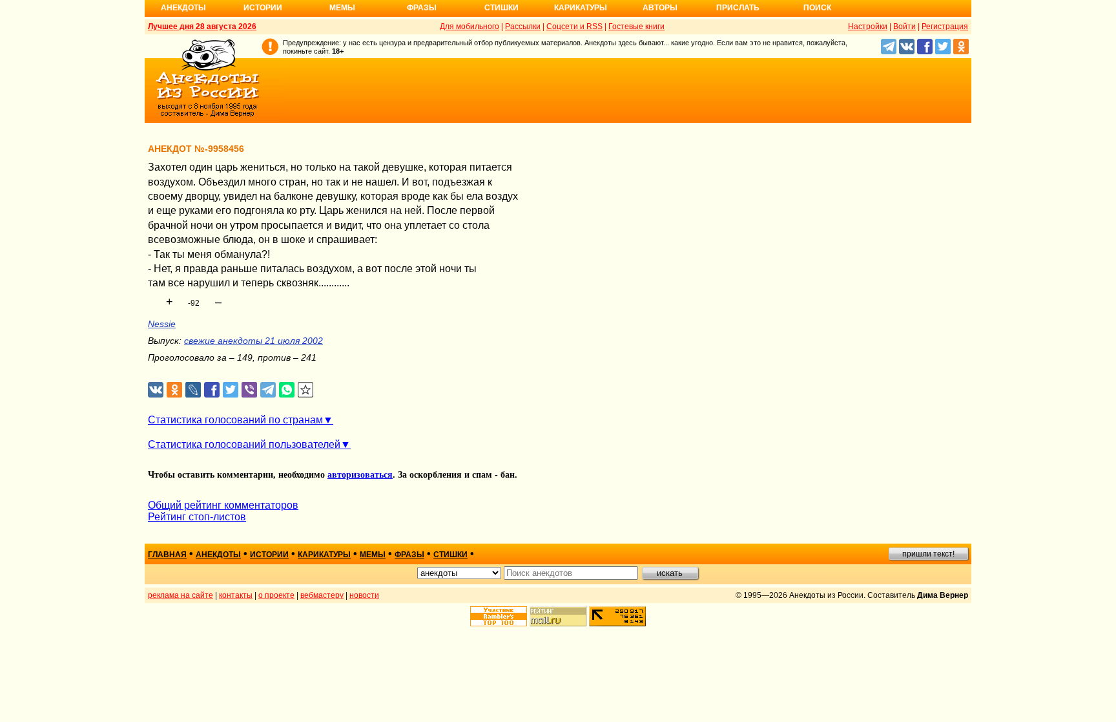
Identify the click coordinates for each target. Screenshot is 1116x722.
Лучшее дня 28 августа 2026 (202, 26)
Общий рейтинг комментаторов (223, 505)
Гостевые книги (636, 26)
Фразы (422, 7)
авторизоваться (360, 475)
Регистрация (945, 26)
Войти (904, 26)
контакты (236, 595)
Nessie (162, 324)
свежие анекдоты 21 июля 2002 (253, 340)
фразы (409, 554)
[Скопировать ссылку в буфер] (306, 390)
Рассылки (523, 26)
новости (364, 595)
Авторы (660, 7)
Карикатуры (580, 7)
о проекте (276, 595)
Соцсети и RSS (574, 26)
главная (167, 554)
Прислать (738, 7)
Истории (262, 7)
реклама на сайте (180, 595)
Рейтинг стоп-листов (197, 516)
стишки (450, 554)
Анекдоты (183, 7)
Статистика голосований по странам (235, 419)
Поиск (817, 7)
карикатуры (324, 554)
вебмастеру (322, 595)
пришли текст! (928, 553)
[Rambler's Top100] (498, 616)
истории (269, 554)
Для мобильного (469, 26)
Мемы (342, 7)
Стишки (501, 7)
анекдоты (218, 554)
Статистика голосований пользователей (244, 444)
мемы (373, 554)
